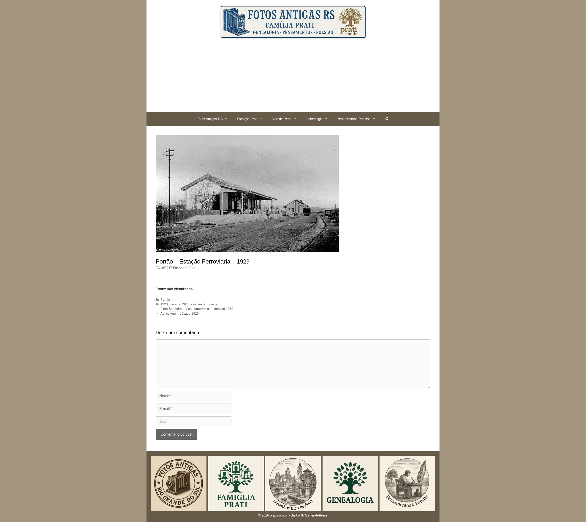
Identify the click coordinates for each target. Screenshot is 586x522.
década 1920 (179, 304)
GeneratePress (316, 515)
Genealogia (314, 119)
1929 (164, 304)
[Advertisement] (293, 78)
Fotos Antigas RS (210, 119)
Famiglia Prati (247, 119)
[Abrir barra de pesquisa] (387, 119)
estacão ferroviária (203, 304)
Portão (165, 299)
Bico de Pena (281, 119)
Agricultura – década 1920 (179, 313)
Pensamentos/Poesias (354, 119)
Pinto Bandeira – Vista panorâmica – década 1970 (196, 308)
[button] (227, 119)
